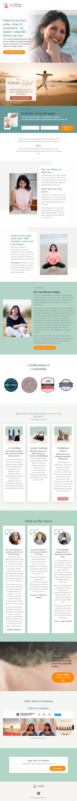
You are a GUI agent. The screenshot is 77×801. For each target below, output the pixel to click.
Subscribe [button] (57, 768)
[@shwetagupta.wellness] (17, 714)
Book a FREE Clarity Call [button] (14, 52)
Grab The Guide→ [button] (67, 128)
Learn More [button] (63, 499)
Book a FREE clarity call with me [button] (62, 677)
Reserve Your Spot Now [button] (20, 98)
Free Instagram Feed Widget (39, 738)
